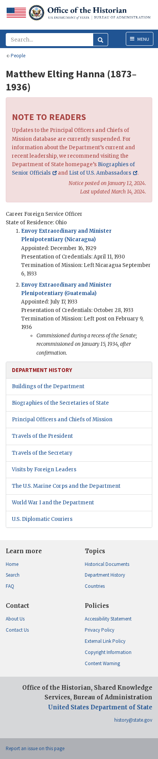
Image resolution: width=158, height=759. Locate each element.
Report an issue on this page (35, 748)
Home (12, 564)
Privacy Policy (99, 630)
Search (13, 575)
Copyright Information (108, 652)
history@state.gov (133, 720)
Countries (95, 586)
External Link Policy (105, 641)
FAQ (10, 586)
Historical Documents (107, 564)
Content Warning (102, 663)
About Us (15, 619)
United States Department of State (100, 707)
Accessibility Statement (108, 619)
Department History (105, 575)
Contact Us (17, 630)
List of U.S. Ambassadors (100, 173)
